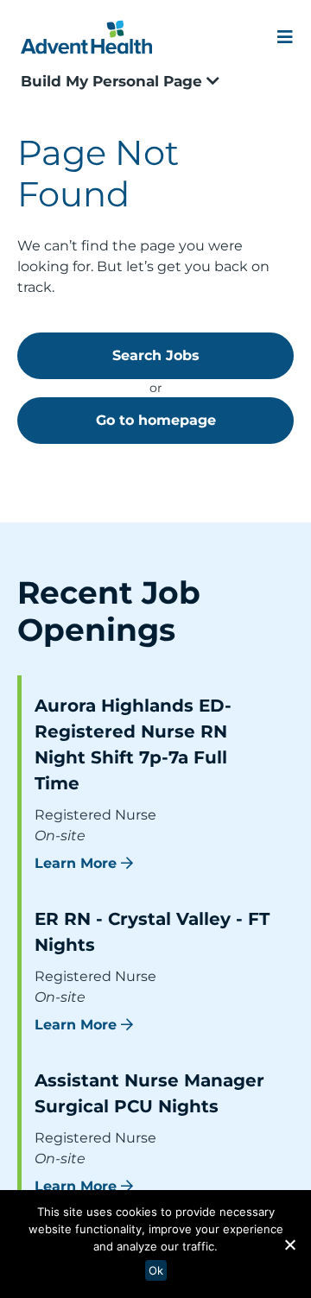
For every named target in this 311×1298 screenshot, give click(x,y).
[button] (289, 1244)
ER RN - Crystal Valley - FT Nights (152, 932)
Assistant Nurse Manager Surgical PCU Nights (149, 1093)
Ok (156, 1270)
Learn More (76, 863)
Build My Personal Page (113, 81)
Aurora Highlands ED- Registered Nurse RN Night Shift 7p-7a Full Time (133, 744)
